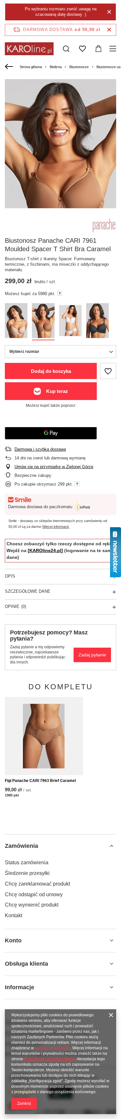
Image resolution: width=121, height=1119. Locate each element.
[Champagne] (16, 322)
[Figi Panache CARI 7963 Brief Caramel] (44, 736)
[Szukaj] (66, 48)
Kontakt (13, 915)
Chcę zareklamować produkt (37, 884)
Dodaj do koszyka (51, 371)
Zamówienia (21, 846)
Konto (13, 940)
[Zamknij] (109, 12)
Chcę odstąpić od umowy (34, 894)
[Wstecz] (10, 67)
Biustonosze (79, 67)
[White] (70, 322)
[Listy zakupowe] (82, 48)
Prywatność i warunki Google (49, 1059)
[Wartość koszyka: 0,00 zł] (98, 48)
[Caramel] (43, 322)
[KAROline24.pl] (45, 550)
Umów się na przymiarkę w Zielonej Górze (54, 466)
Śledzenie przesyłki (27, 873)
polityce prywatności (52, 1048)
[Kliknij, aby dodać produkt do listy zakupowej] (108, 371)
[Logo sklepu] (29, 48)
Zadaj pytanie (92, 654)
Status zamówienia (26, 862)
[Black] (97, 322)
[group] (60, 165)
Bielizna (56, 67)
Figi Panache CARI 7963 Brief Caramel (40, 780)
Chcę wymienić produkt (31, 905)
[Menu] (113, 48)
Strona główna (31, 67)
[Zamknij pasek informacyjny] (109, 30)
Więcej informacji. (55, 527)
